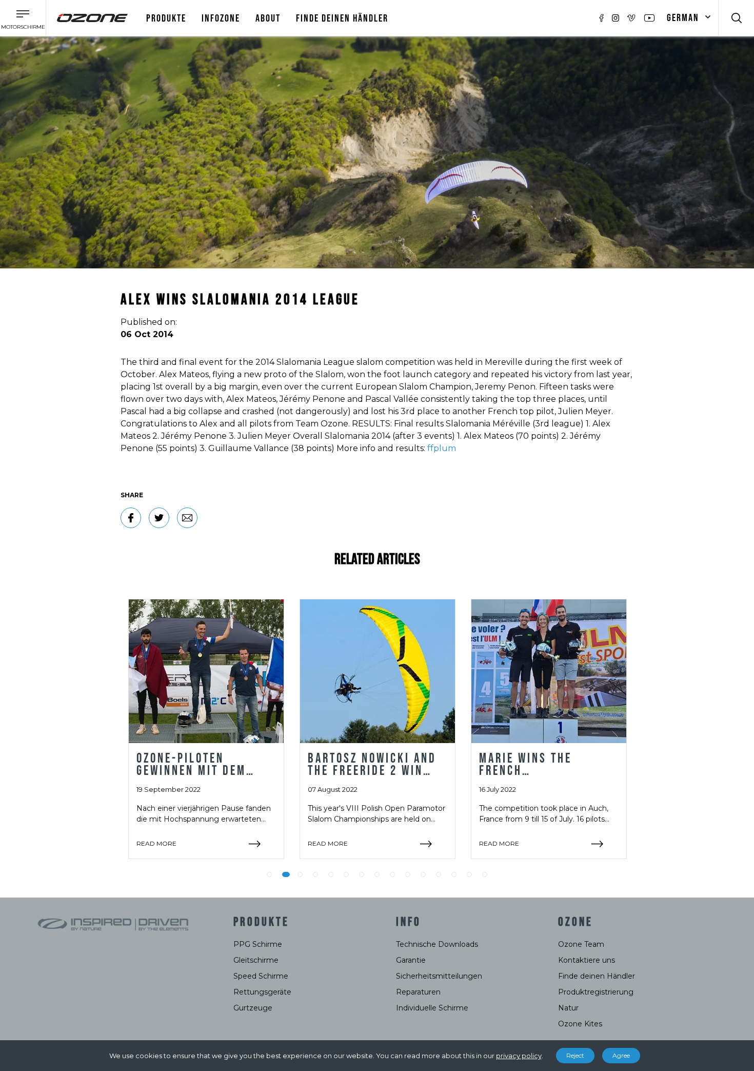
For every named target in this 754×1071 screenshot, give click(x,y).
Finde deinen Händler (342, 18)
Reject (575, 1055)
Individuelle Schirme (432, 1007)
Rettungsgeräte (262, 992)
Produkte (166, 18)
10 (407, 874)
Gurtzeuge (252, 1007)
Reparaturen (418, 992)
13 (454, 874)
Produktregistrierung (595, 992)
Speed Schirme (260, 976)
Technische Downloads (437, 944)
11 (423, 874)
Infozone (221, 18)
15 (484, 874)
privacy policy (519, 1055)
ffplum (441, 448)
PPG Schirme (257, 944)
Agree (621, 1055)
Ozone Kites (580, 1023)
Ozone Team (581, 944)
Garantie (411, 960)
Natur (568, 1007)
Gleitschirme (256, 960)
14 (469, 874)
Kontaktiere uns (586, 960)
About (268, 18)
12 (438, 874)
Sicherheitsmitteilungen (439, 976)
